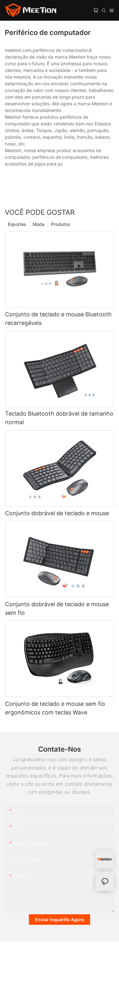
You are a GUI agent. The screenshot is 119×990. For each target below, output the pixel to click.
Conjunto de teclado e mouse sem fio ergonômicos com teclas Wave (55, 708)
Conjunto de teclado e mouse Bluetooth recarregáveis (58, 318)
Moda (38, 224)
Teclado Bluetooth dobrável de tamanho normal (59, 417)
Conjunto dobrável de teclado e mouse (57, 513)
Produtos (60, 224)
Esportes (17, 224)
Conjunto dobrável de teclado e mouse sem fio (57, 608)
